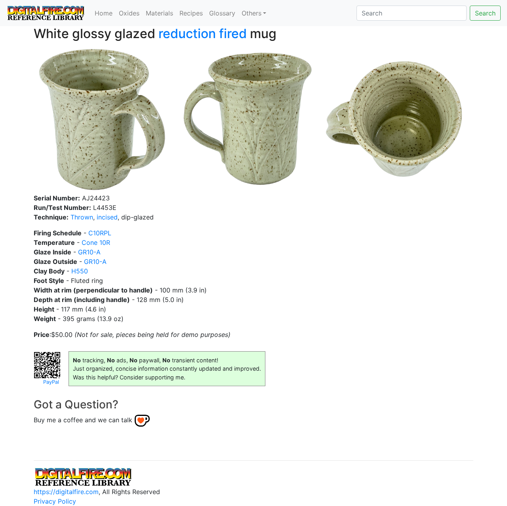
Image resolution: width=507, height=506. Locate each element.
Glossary (222, 13)
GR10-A (89, 252)
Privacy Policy (55, 501)
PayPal (51, 382)
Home (103, 13)
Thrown (82, 217)
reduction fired (202, 33)
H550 (79, 271)
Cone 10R (96, 242)
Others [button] (251, 13)
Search (485, 13)
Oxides (129, 13)
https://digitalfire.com (66, 492)
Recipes (191, 13)
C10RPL (99, 233)
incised (107, 217)
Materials (159, 13)
